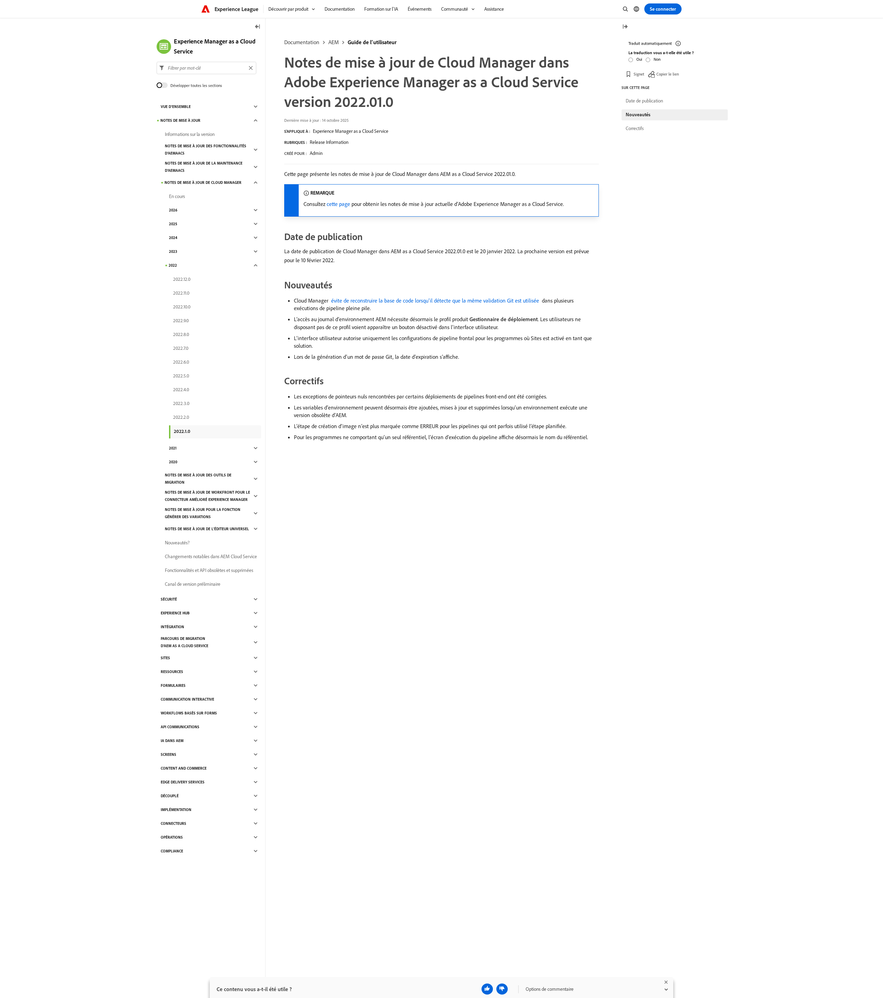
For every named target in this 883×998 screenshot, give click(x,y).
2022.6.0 (181, 362)
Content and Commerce (184, 768)
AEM (333, 42)
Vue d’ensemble (176, 106)
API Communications (180, 726)
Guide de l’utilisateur (372, 42)
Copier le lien (667, 74)
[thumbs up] (487, 989)
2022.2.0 (181, 417)
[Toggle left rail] (257, 27)
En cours (177, 196)
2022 (173, 265)
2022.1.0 (182, 431)
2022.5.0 (181, 376)
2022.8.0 (181, 334)
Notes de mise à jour (180, 120)
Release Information (329, 142)
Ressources (172, 671)
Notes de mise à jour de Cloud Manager (203, 182)
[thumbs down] (502, 989)
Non (657, 59)
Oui (639, 59)
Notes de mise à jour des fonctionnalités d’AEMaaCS (205, 150)
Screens (168, 754)
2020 (173, 462)
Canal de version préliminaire (192, 584)
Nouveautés (638, 114)
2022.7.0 (180, 348)
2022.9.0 (181, 320)
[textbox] (206, 68)
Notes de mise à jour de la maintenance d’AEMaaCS (203, 167)
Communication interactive (187, 699)
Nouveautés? (177, 543)
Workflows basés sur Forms (189, 713)
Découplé (170, 795)
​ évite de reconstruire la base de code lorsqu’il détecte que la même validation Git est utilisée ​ (435, 300)
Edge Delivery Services (183, 782)
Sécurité (169, 599)
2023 (173, 251)
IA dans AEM (172, 740)
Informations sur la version (190, 134)
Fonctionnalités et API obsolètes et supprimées (209, 570)
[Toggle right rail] (625, 27)
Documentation (301, 42)
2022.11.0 (181, 293)
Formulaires (173, 685)
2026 (173, 210)
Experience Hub (175, 613)
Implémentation (176, 809)
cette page (338, 203)
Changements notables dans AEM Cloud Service (211, 556)
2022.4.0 (181, 389)
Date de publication (644, 101)
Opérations (172, 837)
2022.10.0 (181, 307)
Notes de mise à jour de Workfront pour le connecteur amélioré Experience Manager (207, 496)
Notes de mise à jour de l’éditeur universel (207, 528)
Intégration (172, 626)
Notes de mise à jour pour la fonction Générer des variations (202, 513)
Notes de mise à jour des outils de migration (198, 479)
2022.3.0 (181, 403)
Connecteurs (173, 823)
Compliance (172, 851)
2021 (173, 448)
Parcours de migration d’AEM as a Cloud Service (184, 642)
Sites (165, 657)
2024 (173, 237)
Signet (639, 74)
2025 (173, 223)
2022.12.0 (181, 279)
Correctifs (635, 128)
